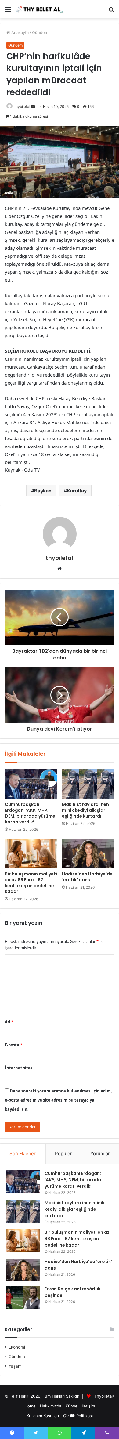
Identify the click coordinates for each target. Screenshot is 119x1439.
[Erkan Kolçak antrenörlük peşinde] (23, 1297)
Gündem (40, 32)
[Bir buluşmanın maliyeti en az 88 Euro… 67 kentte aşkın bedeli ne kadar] (31, 853)
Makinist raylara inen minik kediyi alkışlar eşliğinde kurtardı (85, 810)
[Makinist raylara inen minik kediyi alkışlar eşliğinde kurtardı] (88, 783)
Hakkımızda (50, 1405)
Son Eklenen (23, 1153)
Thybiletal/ (104, 1396)
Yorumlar (100, 1153)
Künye (72, 1405)
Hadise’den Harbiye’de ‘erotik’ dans (87, 877)
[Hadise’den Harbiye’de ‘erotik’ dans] (88, 853)
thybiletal (22, 106)
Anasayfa (19, 32)
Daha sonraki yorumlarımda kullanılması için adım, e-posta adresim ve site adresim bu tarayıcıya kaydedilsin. (58, 1100)
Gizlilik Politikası (78, 1415)
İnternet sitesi (19, 1068)
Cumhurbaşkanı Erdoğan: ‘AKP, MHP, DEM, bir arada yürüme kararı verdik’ (30, 813)
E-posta (13, 1045)
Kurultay (77, 491)
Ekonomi (17, 1347)
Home (30, 1405)
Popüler (63, 1153)
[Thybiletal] (39, 9)
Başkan (43, 491)
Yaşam (15, 1366)
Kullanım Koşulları (43, 1415)
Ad (9, 1022)
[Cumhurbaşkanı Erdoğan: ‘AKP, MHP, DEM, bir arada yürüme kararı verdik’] (31, 783)
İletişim (88, 1405)
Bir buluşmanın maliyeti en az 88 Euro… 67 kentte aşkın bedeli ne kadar (31, 882)
